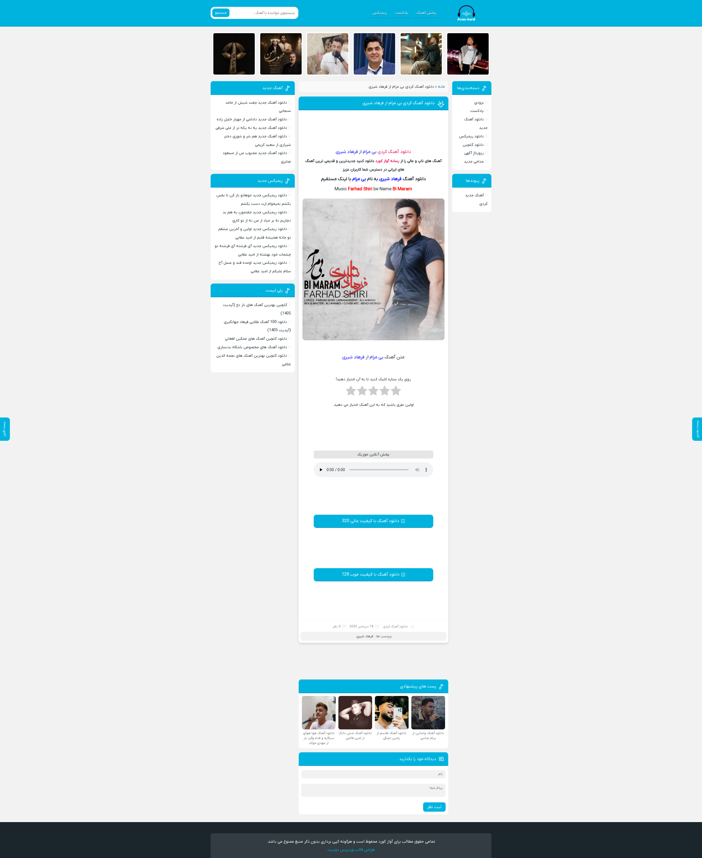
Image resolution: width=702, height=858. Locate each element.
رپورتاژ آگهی (474, 153)
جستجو (221, 12)
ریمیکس (379, 13)
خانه (441, 86)
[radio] (396, 392)
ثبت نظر (434, 807)
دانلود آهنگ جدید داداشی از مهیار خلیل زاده (252, 119)
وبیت (332, 850)
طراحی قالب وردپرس (357, 850)
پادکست (401, 13)
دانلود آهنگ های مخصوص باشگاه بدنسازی (252, 347)
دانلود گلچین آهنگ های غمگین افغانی (256, 338)
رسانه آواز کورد (387, 161)
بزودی (479, 102)
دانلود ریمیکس (471, 136)
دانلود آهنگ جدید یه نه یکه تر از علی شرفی (251, 128)
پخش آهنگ (426, 13)
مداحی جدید (474, 161)
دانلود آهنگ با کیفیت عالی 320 (370, 521)
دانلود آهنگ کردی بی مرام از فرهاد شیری (399, 103)
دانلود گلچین (473, 145)
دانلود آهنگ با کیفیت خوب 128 (371, 574)
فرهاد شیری (364, 636)
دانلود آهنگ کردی (394, 152)
